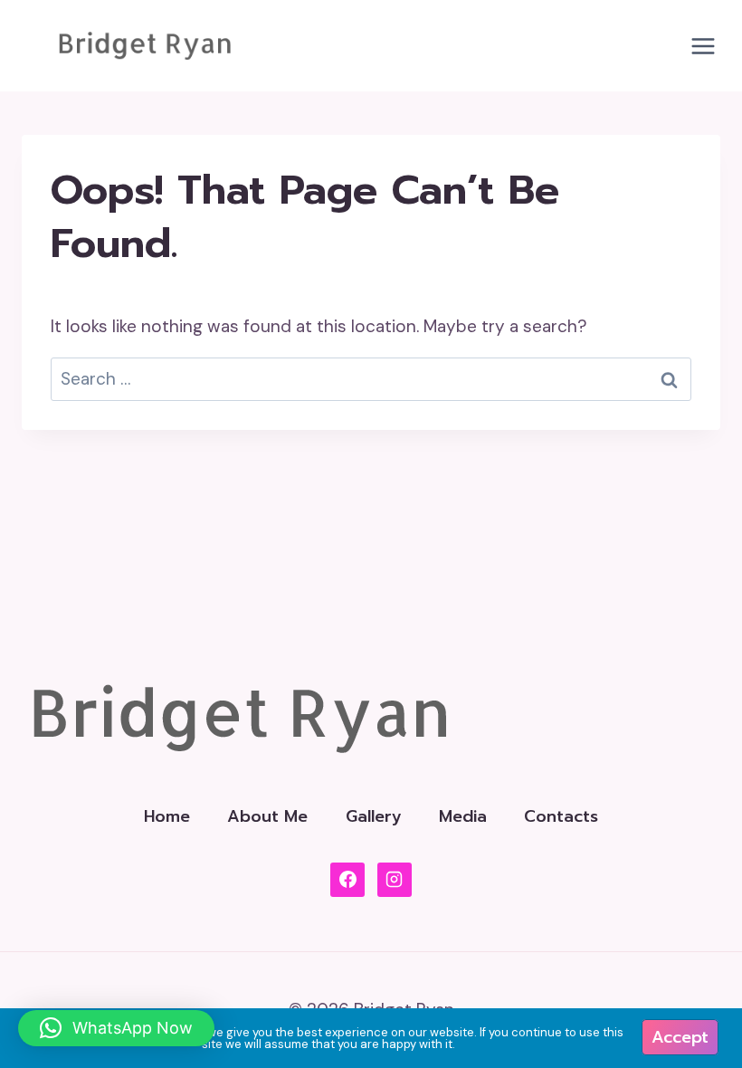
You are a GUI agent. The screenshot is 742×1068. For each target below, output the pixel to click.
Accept (680, 1037)
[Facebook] (347, 880)
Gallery (374, 816)
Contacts (561, 816)
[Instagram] (394, 880)
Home (167, 816)
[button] (116, 1028)
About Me (267, 816)
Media (463, 816)
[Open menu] (702, 45)
